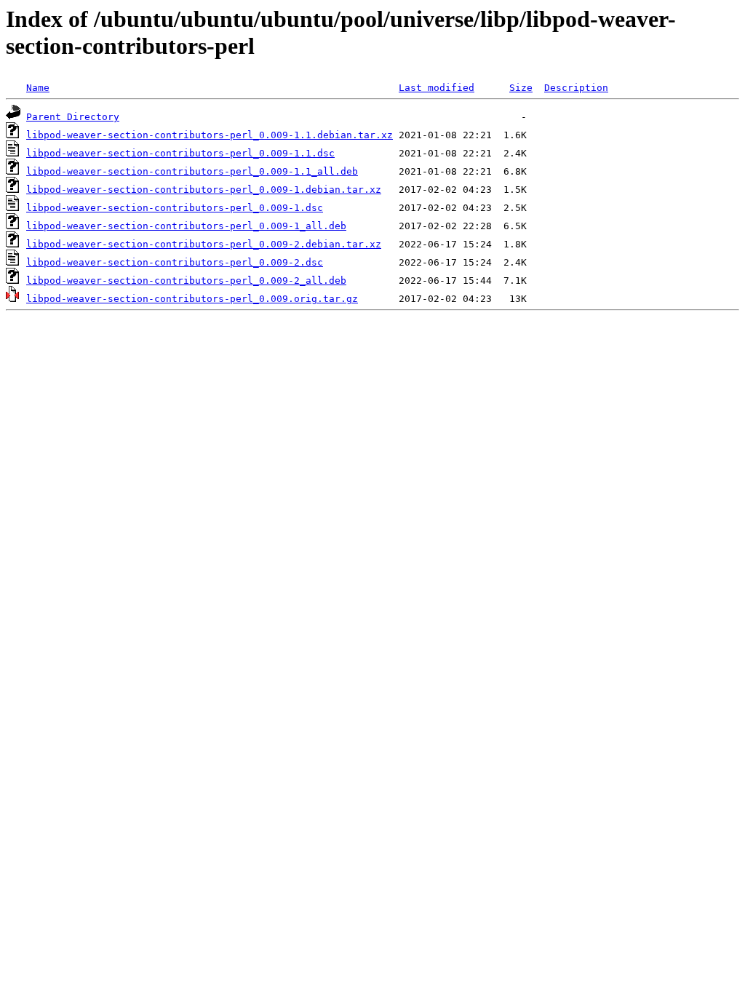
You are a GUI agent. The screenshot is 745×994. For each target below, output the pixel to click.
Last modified (436, 87)
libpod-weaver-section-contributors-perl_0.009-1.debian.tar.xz (203, 189)
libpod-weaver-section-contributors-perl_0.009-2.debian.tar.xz (203, 244)
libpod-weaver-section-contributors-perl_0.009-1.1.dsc (180, 153)
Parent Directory (72, 116)
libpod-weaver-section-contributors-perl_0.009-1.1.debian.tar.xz (209, 135)
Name (37, 87)
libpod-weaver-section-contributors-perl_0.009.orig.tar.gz (192, 298)
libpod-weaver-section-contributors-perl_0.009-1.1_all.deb (192, 171)
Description (576, 87)
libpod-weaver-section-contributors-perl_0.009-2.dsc (174, 262)
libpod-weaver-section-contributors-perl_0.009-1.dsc (174, 207)
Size (521, 87)
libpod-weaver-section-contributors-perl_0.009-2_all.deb (186, 280)
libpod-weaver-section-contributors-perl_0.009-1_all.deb (186, 225)
